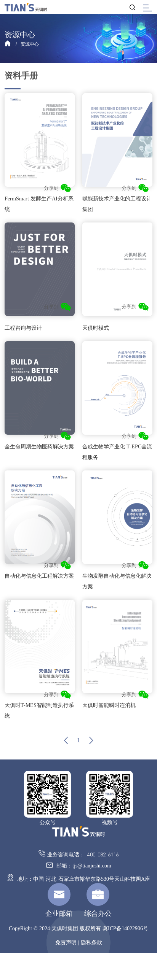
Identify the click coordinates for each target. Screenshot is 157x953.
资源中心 (30, 44)
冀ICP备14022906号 (125, 928)
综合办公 (98, 913)
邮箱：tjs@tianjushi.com (83, 866)
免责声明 (66, 942)
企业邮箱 (59, 913)
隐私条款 (91, 942)
